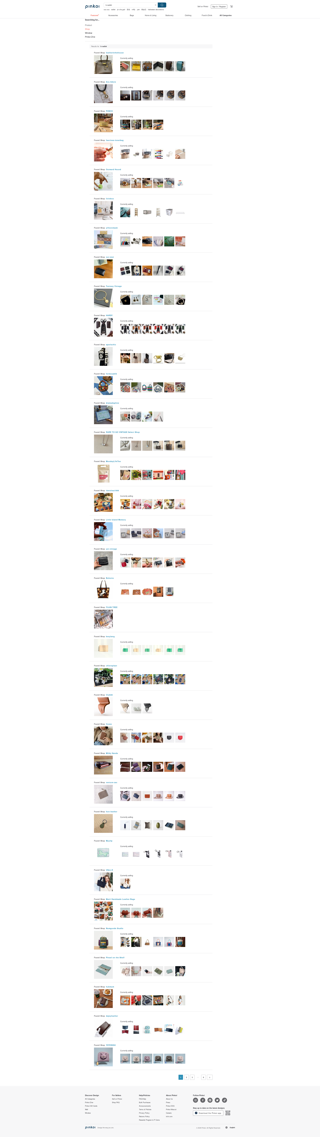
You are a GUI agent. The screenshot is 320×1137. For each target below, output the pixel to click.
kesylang (110, 636)
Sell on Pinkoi (203, 6)
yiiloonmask (112, 227)
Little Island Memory (116, 519)
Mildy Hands (112, 753)
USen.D (109, 870)
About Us (169, 1099)
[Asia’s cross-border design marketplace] (92, 6)
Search (162, 5)
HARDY (109, 315)
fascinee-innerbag (115, 140)
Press (168, 1102)
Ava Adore (111, 82)
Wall (86, 1109)
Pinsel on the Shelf (115, 957)
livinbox (110, 198)
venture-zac (111, 782)
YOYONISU (111, 1045)
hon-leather (111, 811)
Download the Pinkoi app (209, 1113)
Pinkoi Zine (90, 36)
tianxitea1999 (112, 490)
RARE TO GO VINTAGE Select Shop (123, 432)
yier (138, 9)
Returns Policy (144, 1116)
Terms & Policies (145, 1109)
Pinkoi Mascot (171, 1109)
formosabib (111, 373)
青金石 (143, 9)
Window (88, 32)
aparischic (111, 344)
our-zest (110, 257)
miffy (133, 9)
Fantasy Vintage (114, 286)
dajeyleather (112, 1016)
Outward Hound (113, 169)
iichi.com (169, 1116)
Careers (169, 1113)
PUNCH (109, 111)
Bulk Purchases (144, 1102)
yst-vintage (111, 549)
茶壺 (128, 9)
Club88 (109, 695)
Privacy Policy (144, 1113)
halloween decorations (156, 9)
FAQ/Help (142, 1099)
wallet (113, 9)
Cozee (109, 724)
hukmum (110, 986)
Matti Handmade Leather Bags (120, 899)
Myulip (109, 840)
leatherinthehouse (115, 52)
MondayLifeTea (113, 461)
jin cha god (121, 9)
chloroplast (111, 665)
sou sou (107, 9)
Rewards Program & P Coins (149, 1120)
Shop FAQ (116, 1102)
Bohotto (110, 578)
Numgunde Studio (114, 928)
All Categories (90, 1099)
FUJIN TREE (112, 607)
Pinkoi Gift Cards (91, 1106)
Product (88, 25)
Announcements (145, 1106)
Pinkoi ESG (170, 1106)
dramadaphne (112, 403)
